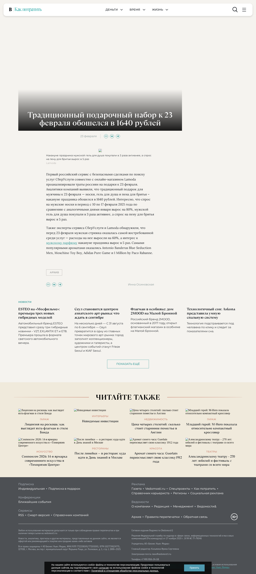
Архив (136, 517)
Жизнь (157, 9)
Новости (25, 302)
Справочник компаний (71, 515)
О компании (140, 506)
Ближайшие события (34, 502)
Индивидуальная (31, 488)
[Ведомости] (10, 10)
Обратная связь (195, 517)
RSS (21, 515)
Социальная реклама (206, 493)
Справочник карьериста (150, 493)
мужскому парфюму (61, 243)
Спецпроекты (179, 488)
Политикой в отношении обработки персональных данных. (125, 570)
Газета (136, 488)
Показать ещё (128, 364)
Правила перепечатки (162, 517)
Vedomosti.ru (155, 488)
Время (135, 9)
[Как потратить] (28, 10)
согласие (104, 567)
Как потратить (205, 488)
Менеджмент (183, 506)
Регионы (180, 493)
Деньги (112, 9)
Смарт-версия (39, 515)
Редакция (161, 506)
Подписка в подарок (64, 488)
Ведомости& (206, 506)
